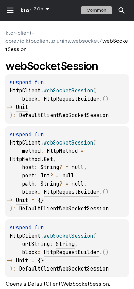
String (50, 167)
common (97, 10)
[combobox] (43, 8)
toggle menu (10, 10)
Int (45, 175)
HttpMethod (62, 151)
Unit (22, 107)
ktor (26, 10)
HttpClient (25, 90)
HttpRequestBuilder (71, 99)
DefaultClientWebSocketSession (64, 115)
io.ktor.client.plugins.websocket (59, 41)
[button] (122, 10)
